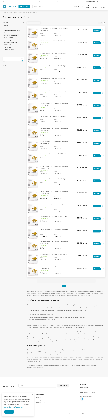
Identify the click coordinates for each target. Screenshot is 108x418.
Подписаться (63, 385)
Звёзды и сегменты (9, 33)
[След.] (72, 286)
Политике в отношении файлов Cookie (13, 407)
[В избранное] (102, 30)
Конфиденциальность (74, 413)
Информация (40, 394)
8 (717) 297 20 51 (90, 1)
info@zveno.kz (84, 390)
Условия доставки (40, 400)
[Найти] (82, 6)
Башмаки (6, 28)
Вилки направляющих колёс (12, 30)
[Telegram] (81, 399)
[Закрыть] (32, 394)
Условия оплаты (40, 397)
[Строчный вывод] (102, 23)
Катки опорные (8, 37)
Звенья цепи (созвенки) (11, 35)
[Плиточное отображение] (99, 23)
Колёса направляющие (10, 42)
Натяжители (7, 47)
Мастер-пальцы (8, 44)
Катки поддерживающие (11, 40)
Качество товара (40, 402)
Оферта (84, 413)
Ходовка (6, 25)
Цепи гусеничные (9, 49)
